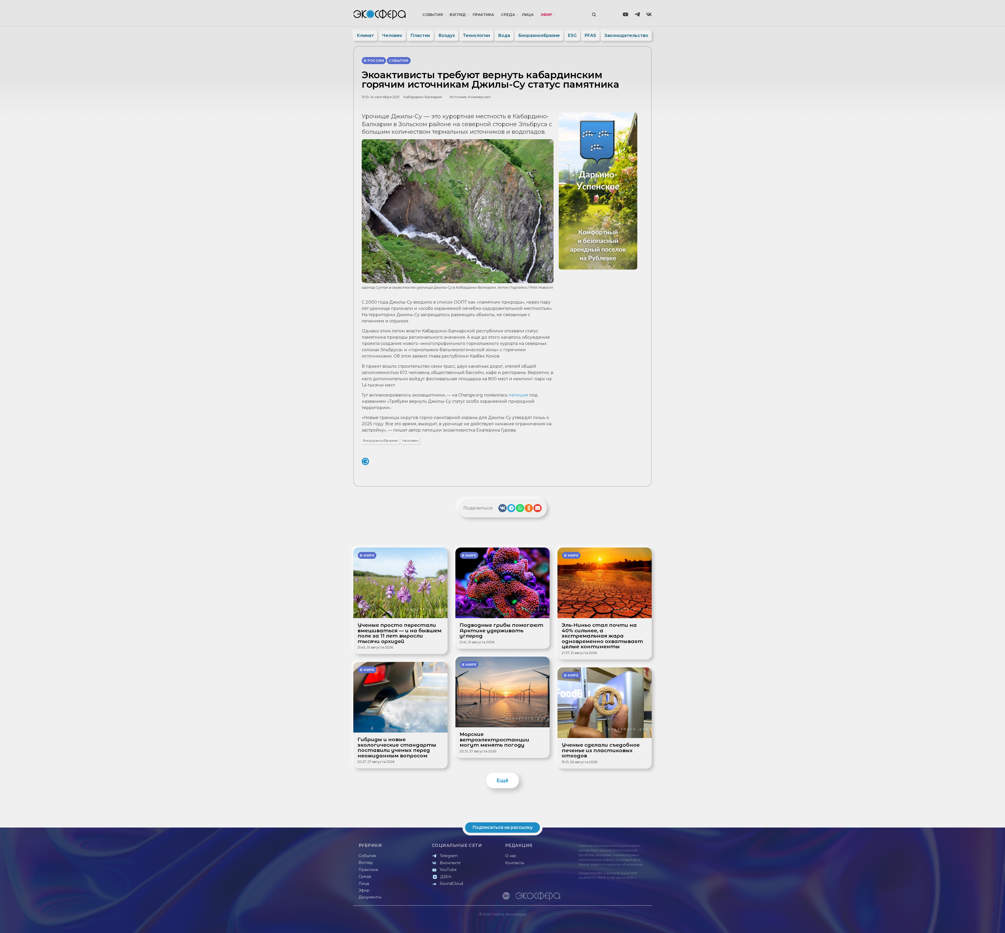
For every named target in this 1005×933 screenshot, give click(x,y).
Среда (508, 14)
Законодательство (626, 35)
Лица (528, 14)
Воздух (446, 35)
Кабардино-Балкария (423, 97)
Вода (504, 35)
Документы (370, 897)
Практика (483, 14)
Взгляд (458, 14)
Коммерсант (479, 97)
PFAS (590, 35)
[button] (502, 508)
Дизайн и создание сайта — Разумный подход (619, 923)
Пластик (420, 35)
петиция (518, 395)
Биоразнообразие (539, 35)
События (432, 14)
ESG (572, 35)
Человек (392, 35)
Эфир (546, 14)
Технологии (476, 35)
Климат (365, 35)
